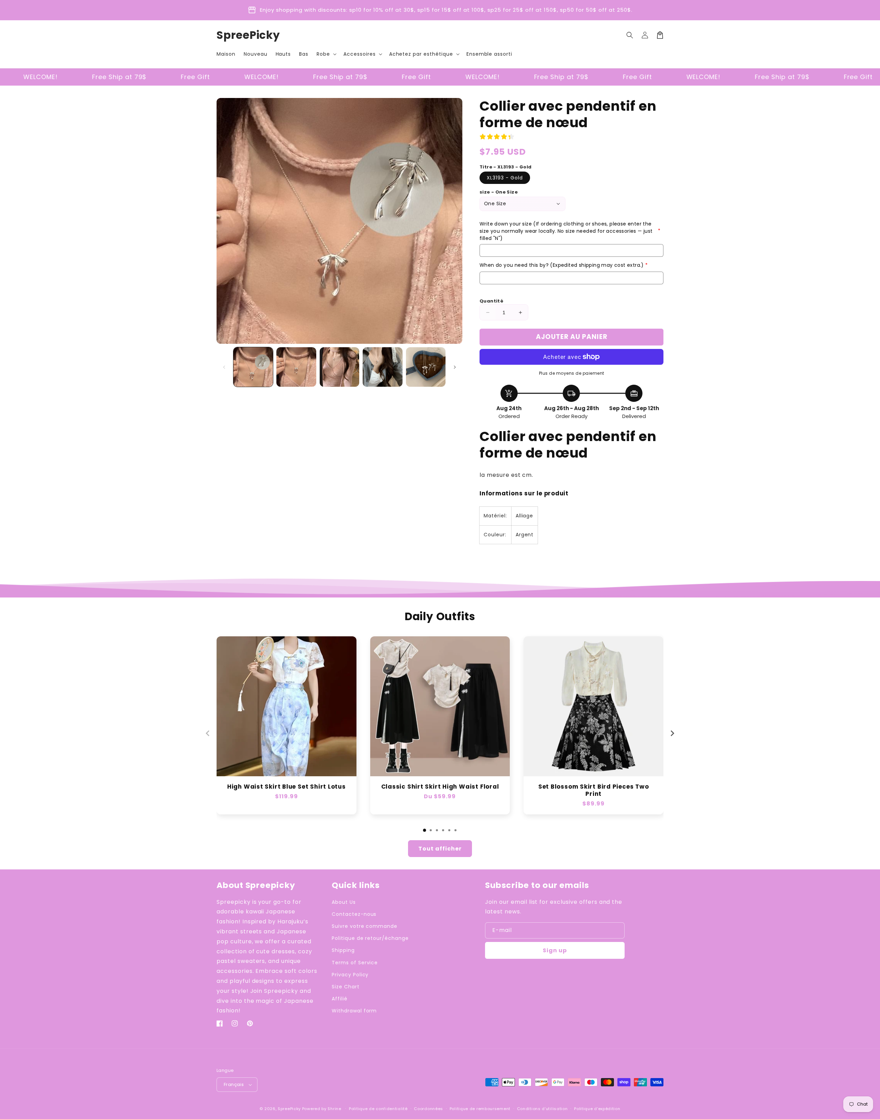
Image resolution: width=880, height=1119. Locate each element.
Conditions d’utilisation (542, 1108)
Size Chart (346, 986)
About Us (344, 902)
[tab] (424, 830)
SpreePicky (289, 1108)
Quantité (491, 301)
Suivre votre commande (364, 926)
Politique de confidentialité (378, 1108)
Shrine (334, 1108)
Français (234, 1084)
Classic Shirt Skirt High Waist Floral (440, 786)
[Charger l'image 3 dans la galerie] (339, 367)
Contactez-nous (354, 914)
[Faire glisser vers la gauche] (224, 367)
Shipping (343, 950)
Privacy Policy (350, 974)
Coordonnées (428, 1108)
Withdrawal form (354, 1010)
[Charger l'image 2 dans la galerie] (296, 367)
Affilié (340, 998)
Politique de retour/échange (370, 938)
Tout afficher (440, 849)
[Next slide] (672, 733)
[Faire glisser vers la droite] (454, 367)
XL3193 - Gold (505, 177)
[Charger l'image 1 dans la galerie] (253, 367)
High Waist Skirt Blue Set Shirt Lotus (286, 786)
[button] (325, 54)
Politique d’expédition (597, 1108)
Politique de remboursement (480, 1108)
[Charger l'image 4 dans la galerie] (382, 367)
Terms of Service (355, 962)
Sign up (555, 950)
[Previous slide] (208, 733)
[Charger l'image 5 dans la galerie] (426, 367)
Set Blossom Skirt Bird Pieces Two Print (593, 790)
